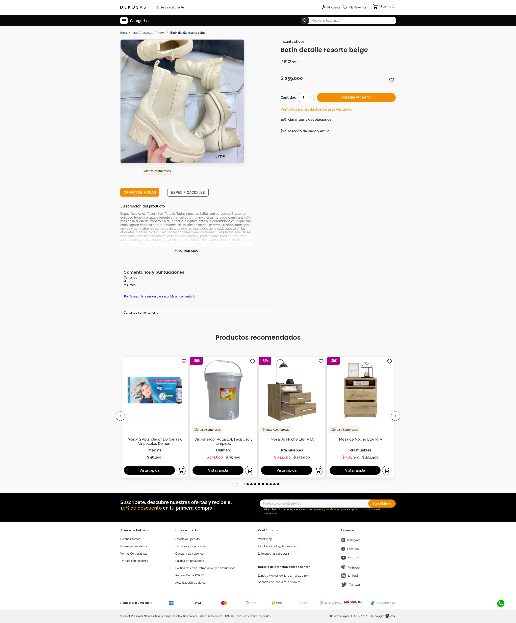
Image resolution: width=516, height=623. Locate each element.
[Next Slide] (395, 416)
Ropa (135, 32)
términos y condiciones (326, 509)
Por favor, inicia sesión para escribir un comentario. (160, 296)
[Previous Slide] (120, 416)
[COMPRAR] (181, 470)
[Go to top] (500, 590)
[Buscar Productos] (305, 20)
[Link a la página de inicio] (123, 32)
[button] (182, 122)
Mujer (161, 32)
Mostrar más (186, 251)
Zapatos (147, 32)
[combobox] (348, 20)
